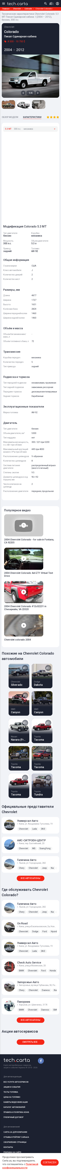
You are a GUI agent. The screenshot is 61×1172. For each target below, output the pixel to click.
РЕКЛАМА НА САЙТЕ (12, 1152)
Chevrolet (17, 9)
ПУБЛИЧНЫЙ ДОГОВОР (14, 1117)
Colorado (28, 9)
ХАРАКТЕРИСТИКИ (32, 117)
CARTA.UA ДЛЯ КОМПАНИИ (15, 1132)
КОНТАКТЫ (8, 1147)
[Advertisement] (25, 176)
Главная (5, 9)
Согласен (49, 1162)
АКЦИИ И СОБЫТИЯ (12, 1087)
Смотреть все (29, 1042)
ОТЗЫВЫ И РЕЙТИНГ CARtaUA (16, 1137)
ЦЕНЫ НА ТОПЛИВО (12, 1097)
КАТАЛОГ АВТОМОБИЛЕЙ (14, 1107)
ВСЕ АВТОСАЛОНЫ (30, 878)
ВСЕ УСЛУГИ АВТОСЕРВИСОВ (16, 1082)
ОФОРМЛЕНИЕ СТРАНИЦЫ (15, 1142)
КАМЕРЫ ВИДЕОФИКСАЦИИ (16, 1102)
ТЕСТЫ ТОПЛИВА (11, 1092)
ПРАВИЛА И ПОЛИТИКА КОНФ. (16, 1112)
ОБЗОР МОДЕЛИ (10, 117)
